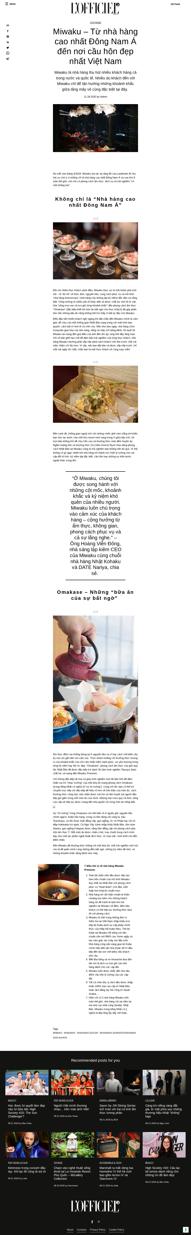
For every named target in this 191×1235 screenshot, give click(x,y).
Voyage (95, 22)
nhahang (69, 1033)
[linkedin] (7, 42)
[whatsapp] (7, 53)
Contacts (81, 1229)
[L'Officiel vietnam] (95, 8)
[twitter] (7, 48)
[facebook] (7, 31)
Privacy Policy (97, 1229)
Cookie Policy (116, 1229)
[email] (7, 26)
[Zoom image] (58, 884)
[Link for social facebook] (92, 1222)
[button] (135, 251)
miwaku (57, 1033)
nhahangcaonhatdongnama (118, 1033)
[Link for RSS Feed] (98, 1222)
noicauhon (60, 1037)
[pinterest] (7, 37)
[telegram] (7, 59)
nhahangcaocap (87, 1033)
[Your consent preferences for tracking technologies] (186, 1230)
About (70, 1229)
